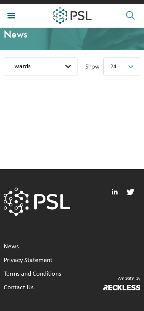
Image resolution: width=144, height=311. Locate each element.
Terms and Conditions (32, 273)
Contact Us (19, 287)
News (11, 246)
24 (113, 67)
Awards (21, 66)
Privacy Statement (28, 260)
